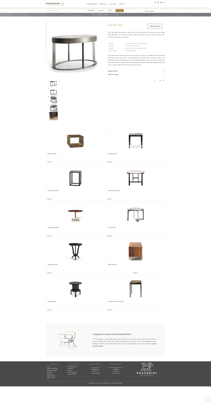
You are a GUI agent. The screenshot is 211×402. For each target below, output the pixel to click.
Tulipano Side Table (52, 264)
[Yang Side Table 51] (135, 140)
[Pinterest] (160, 80)
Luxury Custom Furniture (115, 334)
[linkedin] (161, 2)
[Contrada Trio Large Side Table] (135, 288)
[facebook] (155, 2)
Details (50, 162)
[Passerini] (55, 3)
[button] (136, 71)
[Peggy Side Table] (75, 140)
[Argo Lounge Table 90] (75, 214)
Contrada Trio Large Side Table (116, 301)
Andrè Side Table (51, 301)
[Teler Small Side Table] (75, 177)
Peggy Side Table (51, 153)
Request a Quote (155, 26)
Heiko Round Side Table (114, 190)
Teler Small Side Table (53, 190)
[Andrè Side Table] (75, 288)
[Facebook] (154, 80)
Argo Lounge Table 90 (53, 227)
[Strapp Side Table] (135, 251)
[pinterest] (164, 2)
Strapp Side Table (112, 264)
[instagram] (158, 2)
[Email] (163, 80)
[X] (157, 80)
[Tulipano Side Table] (75, 251)
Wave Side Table (112, 227)
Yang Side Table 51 (113, 153)
